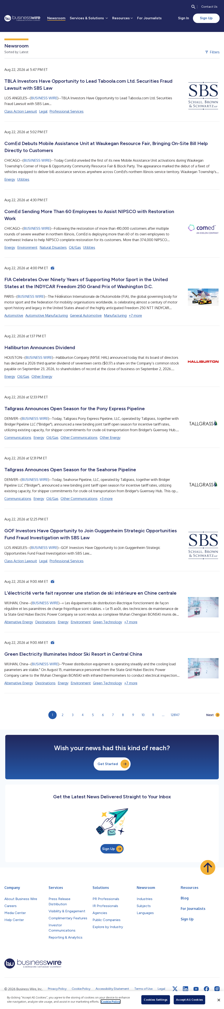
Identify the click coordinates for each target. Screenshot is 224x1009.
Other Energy (42, 376)
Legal (43, 111)
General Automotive (86, 315)
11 (153, 715)
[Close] (218, 1000)
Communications (17, 437)
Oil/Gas (75, 247)
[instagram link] (217, 988)
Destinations (45, 622)
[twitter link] (175, 988)
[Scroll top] (207, 867)
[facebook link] (206, 988)
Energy (9, 179)
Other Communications (79, 437)
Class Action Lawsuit (20, 111)
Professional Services (67, 111)
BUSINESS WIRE (44, 98)
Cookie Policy (110, 1001)
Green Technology (107, 622)
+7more (135, 315)
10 (143, 715)
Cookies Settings (155, 999)
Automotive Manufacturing (46, 315)
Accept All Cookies (189, 999)
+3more (106, 498)
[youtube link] (196, 989)
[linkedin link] (185, 988)
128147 (175, 715)
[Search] (193, 7)
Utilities (23, 179)
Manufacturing (115, 315)
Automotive (13, 315)
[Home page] (22, 18)
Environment (27, 247)
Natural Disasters (53, 247)
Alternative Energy (18, 622)
